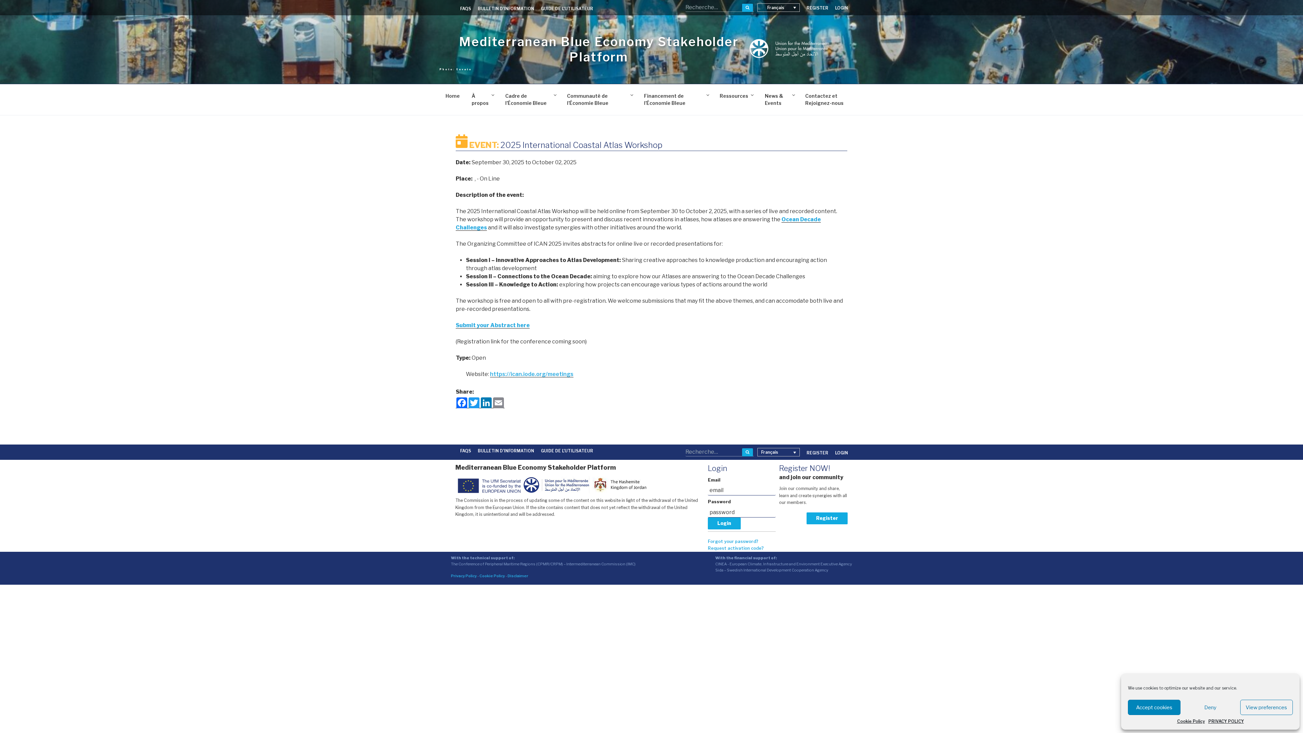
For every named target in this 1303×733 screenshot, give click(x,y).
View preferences (1266, 707)
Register (827, 518)
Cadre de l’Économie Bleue (526, 99)
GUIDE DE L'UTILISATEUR (567, 8)
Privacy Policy (464, 576)
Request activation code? (736, 548)
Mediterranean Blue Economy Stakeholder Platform (598, 49)
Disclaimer (518, 576)
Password (719, 501)
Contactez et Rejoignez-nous (824, 99)
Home (453, 96)
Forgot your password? (733, 541)
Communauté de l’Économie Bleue (587, 99)
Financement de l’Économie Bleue (664, 99)
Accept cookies (1154, 707)
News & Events (774, 99)
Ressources (734, 96)
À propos (480, 99)
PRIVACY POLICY (1226, 721)
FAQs (465, 8)
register (817, 8)
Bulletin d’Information (506, 8)
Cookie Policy (1191, 721)
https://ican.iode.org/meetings (531, 374)
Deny (1210, 707)
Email (714, 480)
